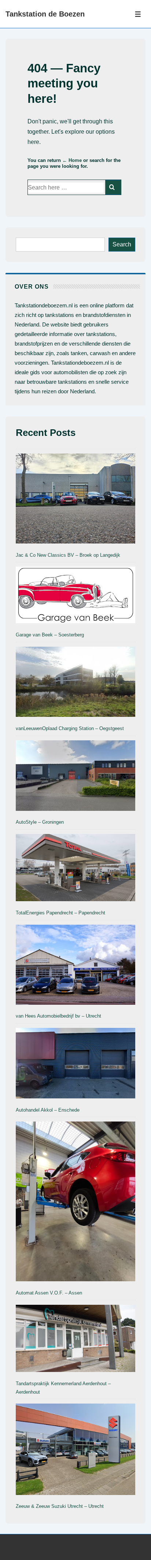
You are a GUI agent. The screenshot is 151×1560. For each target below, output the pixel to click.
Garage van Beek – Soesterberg (50, 635)
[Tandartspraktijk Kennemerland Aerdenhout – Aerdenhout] (75, 1340)
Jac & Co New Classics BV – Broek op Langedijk (68, 555)
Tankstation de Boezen (45, 14)
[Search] (113, 187)
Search (122, 244)
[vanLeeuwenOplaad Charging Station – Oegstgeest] (75, 683)
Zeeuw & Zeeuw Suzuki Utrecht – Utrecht (60, 1506)
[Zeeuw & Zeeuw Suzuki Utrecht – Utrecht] (75, 1451)
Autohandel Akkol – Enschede (48, 1110)
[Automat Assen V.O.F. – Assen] (75, 1203)
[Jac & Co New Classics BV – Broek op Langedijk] (75, 500)
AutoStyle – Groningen (40, 822)
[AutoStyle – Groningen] (75, 777)
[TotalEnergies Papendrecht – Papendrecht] (75, 869)
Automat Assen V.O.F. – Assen (49, 1293)
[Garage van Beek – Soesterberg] (75, 596)
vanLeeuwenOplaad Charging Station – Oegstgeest (70, 728)
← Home (72, 160)
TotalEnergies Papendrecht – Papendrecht (60, 913)
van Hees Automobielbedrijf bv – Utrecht (58, 1016)
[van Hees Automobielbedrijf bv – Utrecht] (75, 966)
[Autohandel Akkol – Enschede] (75, 1064)
